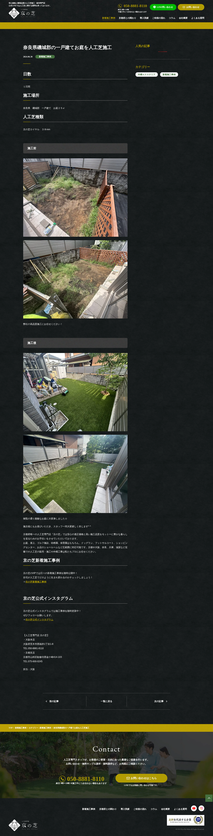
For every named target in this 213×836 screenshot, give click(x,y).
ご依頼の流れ (158, 18)
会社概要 (183, 18)
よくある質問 (197, 18)
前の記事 (54, 701)
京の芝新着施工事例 (36, 582)
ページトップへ (209, 798)
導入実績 (144, 18)
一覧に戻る (106, 701)
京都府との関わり (127, 18)
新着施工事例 (108, 18)
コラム (172, 18)
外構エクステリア (146, 74)
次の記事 (159, 701)
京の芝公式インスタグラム (39, 619)
